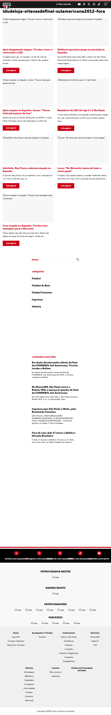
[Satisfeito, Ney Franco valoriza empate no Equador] (28, 162)
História (36, 306)
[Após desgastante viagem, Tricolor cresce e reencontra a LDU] (28, 45)
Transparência (69, 661)
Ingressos (37, 299)
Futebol (36, 278)
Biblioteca (29, 676)
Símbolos (29, 696)
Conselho (69, 649)
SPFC (7, 7)
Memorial (29, 700)
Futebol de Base (41, 285)
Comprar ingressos (16, 641)
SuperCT (95, 641)
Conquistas (29, 684)
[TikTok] (99, 4)
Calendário (29, 680)
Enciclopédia (29, 688)
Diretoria (68, 645)
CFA (95, 645)
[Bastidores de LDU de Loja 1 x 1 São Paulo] (83, 104)
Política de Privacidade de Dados (82, 669)
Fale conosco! (55, 672)
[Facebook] (84, 4)
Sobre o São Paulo (69, 637)
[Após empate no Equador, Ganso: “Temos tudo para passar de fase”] (28, 104)
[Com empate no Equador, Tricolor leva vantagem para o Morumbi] (28, 220)
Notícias (42, 637)
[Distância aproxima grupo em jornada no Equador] (83, 45)
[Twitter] (89, 4)
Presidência (69, 641)
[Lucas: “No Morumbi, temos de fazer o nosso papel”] (83, 162)
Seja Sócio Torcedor (16, 645)
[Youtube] (79, 4)
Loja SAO (16, 637)
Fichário (29, 692)
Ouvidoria (69, 657)
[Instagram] (94, 4)
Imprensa (56, 676)
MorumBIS (95, 637)
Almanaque (29, 672)
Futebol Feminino (42, 292)
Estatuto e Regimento (68, 653)
